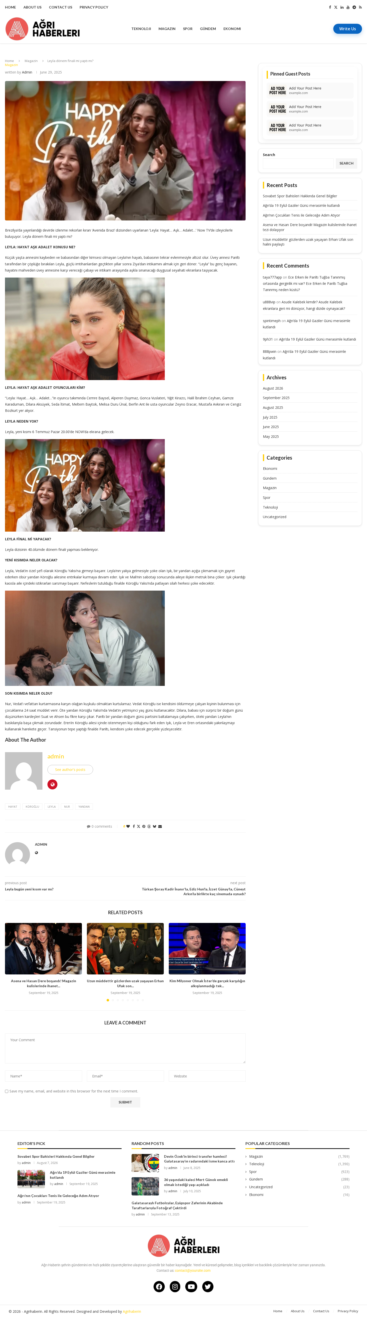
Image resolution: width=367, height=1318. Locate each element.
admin (27, 72)
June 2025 (271, 426)
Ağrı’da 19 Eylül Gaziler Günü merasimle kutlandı (301, 205)
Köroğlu (32, 806)
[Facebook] (330, 7)
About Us (32, 7)
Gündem (208, 29)
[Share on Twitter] (138, 826)
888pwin (269, 351)
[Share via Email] (160, 826)
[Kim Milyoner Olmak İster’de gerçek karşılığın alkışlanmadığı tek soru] (207, 948)
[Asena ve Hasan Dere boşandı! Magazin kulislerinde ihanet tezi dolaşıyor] (43, 948)
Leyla (52, 806)
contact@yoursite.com (192, 1270)
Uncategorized (274, 516)
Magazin (167, 29)
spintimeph (272, 320)
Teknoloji (141, 29)
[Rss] (360, 7)
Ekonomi (232, 29)
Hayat (12, 806)
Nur (67, 806)
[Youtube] (348, 7)
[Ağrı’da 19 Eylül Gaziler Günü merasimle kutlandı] (31, 1179)
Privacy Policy (94, 7)
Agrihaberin (132, 1311)
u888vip (269, 302)
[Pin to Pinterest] (143, 826)
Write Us (347, 29)
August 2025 (273, 407)
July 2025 (270, 417)
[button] (11, 962)
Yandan (84, 806)
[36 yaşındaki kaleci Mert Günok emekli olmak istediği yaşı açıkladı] (145, 1186)
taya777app (272, 277)
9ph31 (268, 339)
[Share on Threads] (149, 826)
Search (269, 154)
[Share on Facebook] (134, 826)
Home (10, 7)
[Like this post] (128, 826)
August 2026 (273, 388)
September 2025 (276, 397)
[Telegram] (354, 7)
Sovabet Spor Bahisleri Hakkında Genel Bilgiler (300, 196)
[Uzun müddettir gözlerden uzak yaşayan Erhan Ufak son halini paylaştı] (125, 948)
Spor (187, 29)
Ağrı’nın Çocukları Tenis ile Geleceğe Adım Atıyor (301, 215)
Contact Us (60, 7)
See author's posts (70, 769)
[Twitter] (336, 7)
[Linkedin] (342, 7)
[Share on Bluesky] (154, 826)
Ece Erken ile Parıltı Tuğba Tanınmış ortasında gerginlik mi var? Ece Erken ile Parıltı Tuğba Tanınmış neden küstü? (305, 283)
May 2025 (271, 436)
